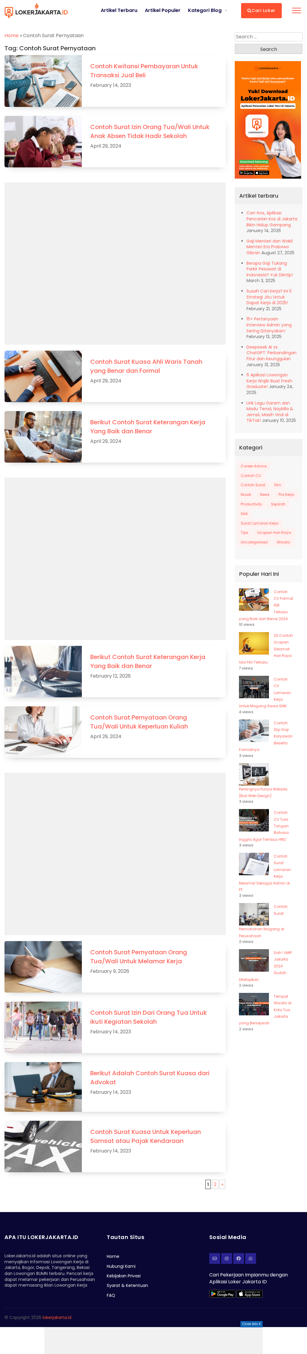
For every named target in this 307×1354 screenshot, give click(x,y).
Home (11, 35)
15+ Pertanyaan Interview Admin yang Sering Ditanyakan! (269, 325)
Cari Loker (264, 10)
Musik (246, 494)
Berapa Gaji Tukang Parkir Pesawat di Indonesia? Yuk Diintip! (269, 269)
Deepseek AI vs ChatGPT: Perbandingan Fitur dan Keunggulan (271, 353)
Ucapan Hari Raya (274, 532)
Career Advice (254, 466)
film (277, 484)
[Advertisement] (153, 1340)
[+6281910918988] (250, 1258)
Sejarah (278, 504)
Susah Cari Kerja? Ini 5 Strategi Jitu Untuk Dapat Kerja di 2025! (269, 297)
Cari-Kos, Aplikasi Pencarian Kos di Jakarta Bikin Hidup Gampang (271, 219)
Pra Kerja (286, 494)
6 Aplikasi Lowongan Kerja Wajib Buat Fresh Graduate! (269, 381)
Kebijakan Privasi (124, 1276)
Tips (244, 532)
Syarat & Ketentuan (127, 1285)
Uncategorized (254, 542)
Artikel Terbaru (119, 10)
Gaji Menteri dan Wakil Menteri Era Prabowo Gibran (269, 247)
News (265, 494)
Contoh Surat (253, 484)
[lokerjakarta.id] (238, 1258)
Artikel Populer (162, 10)
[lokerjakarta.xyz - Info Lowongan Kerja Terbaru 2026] (36, 10)
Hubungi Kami (121, 1266)
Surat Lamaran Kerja (260, 523)
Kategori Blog (205, 10)
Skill (244, 513)
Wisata (283, 542)
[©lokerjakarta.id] (226, 1258)
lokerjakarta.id (57, 1317)
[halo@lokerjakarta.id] (214, 1258)
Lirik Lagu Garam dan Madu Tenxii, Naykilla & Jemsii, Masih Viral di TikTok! (269, 412)
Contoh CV (251, 475)
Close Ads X (251, 1324)
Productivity (251, 504)
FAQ (111, 1295)
